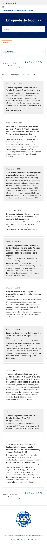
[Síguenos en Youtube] (13, 3)
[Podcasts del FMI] (15, 3)
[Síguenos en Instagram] (9, 3)
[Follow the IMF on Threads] (11, 3)
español (5, 42)
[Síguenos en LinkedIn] (7, 3)
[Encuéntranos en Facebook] (14, 539)
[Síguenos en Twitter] (3, 3)
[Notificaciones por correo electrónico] (3, 7)
